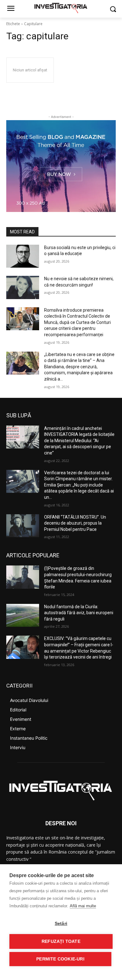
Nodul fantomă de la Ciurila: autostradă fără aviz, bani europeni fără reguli (78, 612)
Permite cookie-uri (60, 959)
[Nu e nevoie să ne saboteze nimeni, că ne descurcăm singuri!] (22, 287)
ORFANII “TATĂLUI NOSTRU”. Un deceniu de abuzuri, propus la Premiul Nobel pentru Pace (75, 523)
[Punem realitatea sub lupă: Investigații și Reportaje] (61, 7)
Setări (61, 923)
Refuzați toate (61, 941)
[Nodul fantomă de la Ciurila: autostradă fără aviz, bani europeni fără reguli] (22, 615)
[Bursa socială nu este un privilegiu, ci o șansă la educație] (22, 256)
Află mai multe (83, 906)
